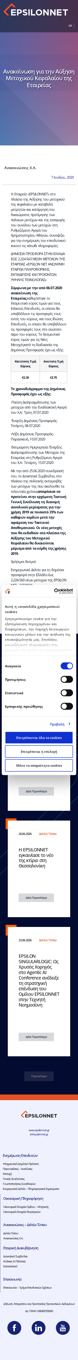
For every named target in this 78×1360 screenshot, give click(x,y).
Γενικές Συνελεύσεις (13, 1179)
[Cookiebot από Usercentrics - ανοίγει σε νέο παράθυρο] (55, 591)
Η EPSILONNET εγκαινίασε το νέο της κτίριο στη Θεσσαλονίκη (36, 858)
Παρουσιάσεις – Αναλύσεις (17, 1169)
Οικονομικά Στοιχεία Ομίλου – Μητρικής (26, 1207)
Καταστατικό (10, 1266)
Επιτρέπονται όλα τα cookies (39, 737)
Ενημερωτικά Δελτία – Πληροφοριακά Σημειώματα (31, 1189)
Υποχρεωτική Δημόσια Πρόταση (21, 1164)
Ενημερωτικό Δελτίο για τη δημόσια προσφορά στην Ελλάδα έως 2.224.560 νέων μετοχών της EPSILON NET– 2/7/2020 (38, 577)
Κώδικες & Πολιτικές (14, 1261)
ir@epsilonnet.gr (39, 1134)
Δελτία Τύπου (10, 1233)
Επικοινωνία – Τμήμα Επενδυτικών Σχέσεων (27, 1287)
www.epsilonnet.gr (39, 1130)
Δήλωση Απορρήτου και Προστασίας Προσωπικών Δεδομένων (39, 1304)
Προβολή (57, 724)
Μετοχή (7, 1174)
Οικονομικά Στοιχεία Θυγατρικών (22, 1212)
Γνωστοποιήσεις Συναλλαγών (19, 1184)
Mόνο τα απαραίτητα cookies (39, 765)
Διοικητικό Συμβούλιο (15, 1256)
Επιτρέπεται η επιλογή (39, 751)
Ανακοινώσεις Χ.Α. (20, 167)
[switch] (67, 679)
